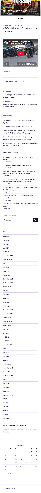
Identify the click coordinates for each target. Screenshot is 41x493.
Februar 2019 (7, 364)
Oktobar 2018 (7, 372)
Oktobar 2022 (7, 318)
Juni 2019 (6, 352)
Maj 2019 (6, 356)
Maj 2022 (6, 333)
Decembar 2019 (8, 345)
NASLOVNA (18, 81)
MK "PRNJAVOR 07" (15, 11)
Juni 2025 (6, 244)
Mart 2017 (6, 414)
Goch (20, 25)
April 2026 (6, 236)
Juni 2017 (6, 403)
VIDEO (25, 81)
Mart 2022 (6, 341)
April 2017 (6, 410)
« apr (10, 473)
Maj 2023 (6, 294)
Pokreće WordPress (9, 488)
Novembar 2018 (8, 368)
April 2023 (6, 298)
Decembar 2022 (8, 310)
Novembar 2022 (8, 314)
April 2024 (6, 271)
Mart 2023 (6, 302)
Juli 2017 (5, 399)
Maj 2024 (6, 267)
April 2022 (6, 337)
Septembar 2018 (8, 376)
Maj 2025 (6, 248)
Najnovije (9, 81)
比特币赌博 (6, 71)
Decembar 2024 (8, 256)
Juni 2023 (6, 291)
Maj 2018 (6, 387)
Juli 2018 (5, 380)
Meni (21, 18)
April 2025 (6, 252)
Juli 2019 (5, 349)
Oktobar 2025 (7, 240)
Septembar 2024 (8, 259)
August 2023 (7, 287)
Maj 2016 (6, 418)
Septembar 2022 (8, 321)
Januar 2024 (7, 275)
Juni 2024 (6, 263)
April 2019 (6, 360)
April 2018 (6, 391)
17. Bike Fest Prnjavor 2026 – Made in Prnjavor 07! (19, 127)
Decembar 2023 (8, 279)
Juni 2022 (6, 329)
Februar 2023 (7, 306)
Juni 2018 (6, 383)
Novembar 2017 (8, 395)
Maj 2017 (6, 407)
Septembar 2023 (8, 283)
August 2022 (7, 325)
